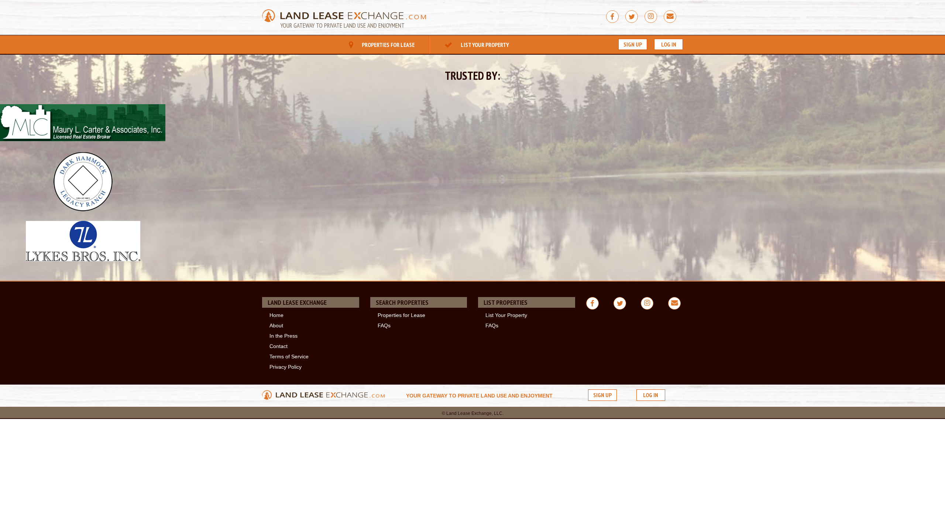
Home (276, 315)
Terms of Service (289, 356)
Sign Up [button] (632, 44)
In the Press (283, 336)
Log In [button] (668, 44)
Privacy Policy (285, 367)
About (276, 325)
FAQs (384, 325)
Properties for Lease (388, 44)
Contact (278, 346)
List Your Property (484, 44)
